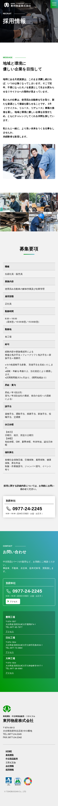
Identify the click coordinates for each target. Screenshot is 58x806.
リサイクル (11, 762)
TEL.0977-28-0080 (14, 668)
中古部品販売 (12, 758)
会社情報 (10, 766)
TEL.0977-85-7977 (14, 627)
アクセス (13, 601)
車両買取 (10, 755)
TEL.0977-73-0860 (14, 647)
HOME (9, 751)
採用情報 (10, 769)
